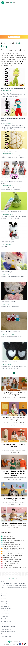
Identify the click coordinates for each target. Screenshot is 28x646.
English (17, 578)
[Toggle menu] (26, 3)
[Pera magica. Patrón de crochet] (14, 201)
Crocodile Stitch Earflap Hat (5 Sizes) (11, 544)
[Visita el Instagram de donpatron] (25, 644)
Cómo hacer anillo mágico (9, 538)
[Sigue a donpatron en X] (17, 644)
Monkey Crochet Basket (8, 542)
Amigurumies (6, 274)
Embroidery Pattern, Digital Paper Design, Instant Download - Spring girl (14, 568)
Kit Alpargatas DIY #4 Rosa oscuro (11, 561)
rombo (23, 156)
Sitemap (14, 644)
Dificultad (20, 366)
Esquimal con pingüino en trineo (10, 563)
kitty (5, 336)
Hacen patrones (5, 604)
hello (2, 336)
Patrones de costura (6, 634)
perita (11, 93)
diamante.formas (12, 156)
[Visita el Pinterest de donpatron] (22, 644)
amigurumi (4, 93)
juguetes (3, 218)
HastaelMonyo (7, 364)
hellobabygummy (13, 96)
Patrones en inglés (6, 636)
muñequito (16, 94)
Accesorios (4, 366)
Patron (8, 368)
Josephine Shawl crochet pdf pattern (11, 546)
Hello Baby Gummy (8, 90)
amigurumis (4, 246)
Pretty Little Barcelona (8, 565)
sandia (9, 125)
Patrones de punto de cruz (8, 631)
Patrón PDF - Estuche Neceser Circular (12, 559)
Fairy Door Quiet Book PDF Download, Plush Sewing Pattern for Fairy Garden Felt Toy (13, 554)
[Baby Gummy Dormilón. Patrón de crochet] (14, 170)
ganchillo (8, 189)
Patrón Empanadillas (8, 536)
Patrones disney (5, 610)
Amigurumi (10, 366)
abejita (8, 276)
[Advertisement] (14, 20)
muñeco (23, 93)
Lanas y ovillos (7, 244)
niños (20, 94)
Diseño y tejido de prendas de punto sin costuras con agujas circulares (14, 473)
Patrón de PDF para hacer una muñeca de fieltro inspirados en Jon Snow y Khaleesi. (14, 549)
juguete (6, 96)
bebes (24, 94)
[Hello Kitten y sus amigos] (14, 351)
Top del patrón (5, 606)
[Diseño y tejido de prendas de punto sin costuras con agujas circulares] (14, 462)
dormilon (20, 188)
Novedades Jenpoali (8, 334)
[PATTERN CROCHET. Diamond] (14, 140)
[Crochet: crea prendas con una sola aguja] (14, 409)
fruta (19, 93)
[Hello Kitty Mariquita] (14, 231)
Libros (2, 623)
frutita (12, 216)
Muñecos (3, 368)
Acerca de (3, 595)
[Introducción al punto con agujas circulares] (14, 435)
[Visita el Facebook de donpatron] (20, 644)
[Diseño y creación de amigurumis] (14, 514)
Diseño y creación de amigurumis (14, 523)
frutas (15, 93)
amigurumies (20, 276)
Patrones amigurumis (7, 608)
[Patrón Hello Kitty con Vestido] (14, 321)
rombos (19, 156)
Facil (25, 366)
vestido (9, 336)
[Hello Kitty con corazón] (14, 291)
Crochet (16, 366)
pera (8, 93)
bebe (2, 96)
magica (19, 216)
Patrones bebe (5, 613)
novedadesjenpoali (16, 336)
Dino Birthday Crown (8, 551)
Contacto (3, 598)
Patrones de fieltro (6, 629)
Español (11, 578)
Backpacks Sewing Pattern (9, 557)
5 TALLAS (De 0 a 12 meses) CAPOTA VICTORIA (14, 540)
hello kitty (3, 276)
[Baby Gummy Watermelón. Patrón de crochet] (14, 107)
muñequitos (10, 94)
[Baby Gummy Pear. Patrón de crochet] (14, 77)
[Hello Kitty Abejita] (14, 261)
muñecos (3, 94)
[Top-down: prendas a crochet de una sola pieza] (14, 384)
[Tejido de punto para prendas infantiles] (14, 489)
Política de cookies (6, 644)
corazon (9, 306)
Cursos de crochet (14, 36)
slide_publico (14, 368)
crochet (3, 189)
